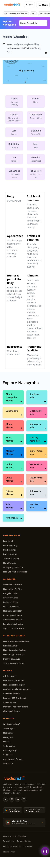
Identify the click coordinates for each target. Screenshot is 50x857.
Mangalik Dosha (10, 593)
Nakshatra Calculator (12, 611)
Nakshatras (8, 733)
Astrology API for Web (13, 759)
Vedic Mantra (9, 746)
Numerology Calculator (13, 654)
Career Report (9, 702)
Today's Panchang (11, 558)
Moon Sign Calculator (12, 615)
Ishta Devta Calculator (13, 624)
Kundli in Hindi (9, 550)
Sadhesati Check (10, 597)
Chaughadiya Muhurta (13, 567)
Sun (33, 13)
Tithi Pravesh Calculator (13, 663)
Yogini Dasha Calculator (13, 628)
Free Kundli (8, 541)
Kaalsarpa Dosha (10, 602)
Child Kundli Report (11, 711)
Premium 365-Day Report (14, 698)
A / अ (28, 4)
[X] (23, 799)
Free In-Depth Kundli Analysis (16, 641)
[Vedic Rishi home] (12, 5)
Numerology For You (12, 589)
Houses (6, 741)
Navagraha (8, 737)
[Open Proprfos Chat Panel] (45, 851)
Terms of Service (24, 841)
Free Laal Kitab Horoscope (15, 571)
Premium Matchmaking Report (17, 689)
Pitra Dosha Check (11, 606)
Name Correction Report (14, 685)
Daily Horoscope (10, 554)
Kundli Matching (10, 545)
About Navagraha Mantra (15, 13)
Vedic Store (8, 754)
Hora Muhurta (9, 563)
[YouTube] (17, 799)
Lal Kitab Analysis (10, 645)
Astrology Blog (10, 750)
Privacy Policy (8, 841)
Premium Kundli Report (13, 680)
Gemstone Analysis (11, 693)
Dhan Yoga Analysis (11, 659)
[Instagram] (11, 799)
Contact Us (8, 763)
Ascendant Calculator (12, 584)
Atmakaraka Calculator (13, 619)
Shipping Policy (9, 852)
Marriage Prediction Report (15, 706)
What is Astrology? (11, 724)
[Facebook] (5, 799)
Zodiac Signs (8, 728)
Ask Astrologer (9, 676)
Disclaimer (28, 846)
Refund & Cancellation (12, 846)
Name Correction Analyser (15, 650)
